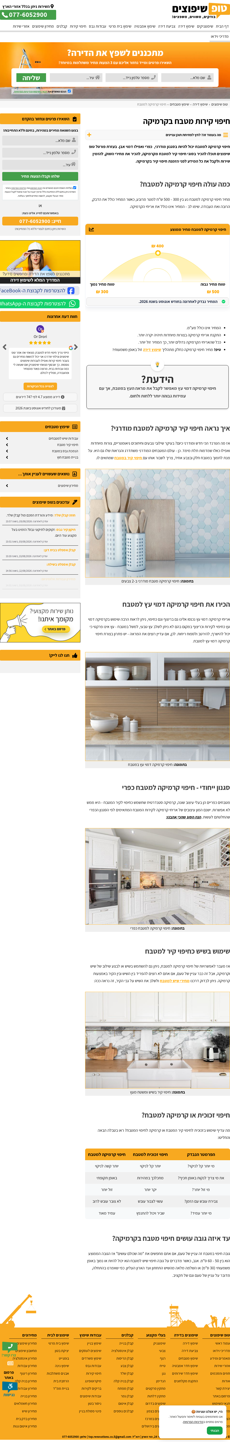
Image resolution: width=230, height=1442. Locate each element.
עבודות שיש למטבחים (63, 438)
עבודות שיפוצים (90, 1396)
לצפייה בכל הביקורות (40, 386)
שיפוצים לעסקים (90, 1350)
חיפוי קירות (78, 26)
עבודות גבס (97, 26)
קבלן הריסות (124, 1358)
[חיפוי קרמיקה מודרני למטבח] (157, 523)
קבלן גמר (127, 1396)
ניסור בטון (94, 1403)
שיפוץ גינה (62, 1365)
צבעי (162, 1350)
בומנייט (64, 1358)
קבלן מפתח (125, 1388)
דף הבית (222, 26)
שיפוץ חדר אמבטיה (185, 1365)
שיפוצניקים (205, 26)
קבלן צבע (127, 1365)
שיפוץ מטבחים (188, 1358)
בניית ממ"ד (61, 1388)
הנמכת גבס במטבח (65, 451)
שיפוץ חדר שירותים (185, 1373)
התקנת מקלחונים (186, 1381)
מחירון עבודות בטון (24, 1388)
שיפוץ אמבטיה (144, 26)
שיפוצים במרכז (155, 1418)
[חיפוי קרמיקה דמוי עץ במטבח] (157, 706)
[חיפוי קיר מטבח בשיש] (157, 1040)
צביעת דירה (166, 26)
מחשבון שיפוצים (26, 1350)
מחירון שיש (29, 1411)
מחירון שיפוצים (43, 26)
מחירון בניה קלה (26, 1381)
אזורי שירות (21, 26)
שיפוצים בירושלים (154, 1426)
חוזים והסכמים (220, 1373)
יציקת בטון (62, 1350)
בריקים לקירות (91, 1388)
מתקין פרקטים (156, 1388)
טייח (163, 1365)
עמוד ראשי (222, 1343)
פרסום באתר (221, 1396)
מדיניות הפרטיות (18, 188)
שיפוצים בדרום (156, 1403)
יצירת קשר (223, 1388)
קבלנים (62, 26)
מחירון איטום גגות (25, 1426)
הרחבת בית (61, 1381)
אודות (226, 1381)
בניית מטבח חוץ (67, 457)
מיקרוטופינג (93, 1381)
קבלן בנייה (126, 1343)
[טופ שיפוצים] (201, 10)
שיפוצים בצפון (156, 1411)
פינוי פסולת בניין (90, 1411)
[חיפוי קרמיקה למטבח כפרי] (157, 876)
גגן (164, 1373)
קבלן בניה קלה (123, 1381)
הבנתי (214, 1430)
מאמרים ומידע (220, 1358)
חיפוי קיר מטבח (67, 444)
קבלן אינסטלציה (122, 1350)
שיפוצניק (159, 1343)
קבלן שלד (126, 1373)
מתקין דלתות (156, 1396)
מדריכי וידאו (220, 36)
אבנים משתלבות (58, 1373)
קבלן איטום (125, 1403)
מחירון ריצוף (28, 1373)
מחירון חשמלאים (25, 1403)
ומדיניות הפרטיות (23, 91)
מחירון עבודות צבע (24, 1365)
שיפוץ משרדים (91, 1358)
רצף (163, 1358)
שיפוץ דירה (186, 26)
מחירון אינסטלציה (25, 1358)
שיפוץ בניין (94, 1343)
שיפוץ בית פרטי (120, 26)
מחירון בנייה (28, 1396)
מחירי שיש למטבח (175, 980)
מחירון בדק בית (26, 1418)
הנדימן (161, 1381)
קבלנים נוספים (123, 1411)
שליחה (31, 77)
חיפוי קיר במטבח (128, 457)
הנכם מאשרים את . (40, 91)
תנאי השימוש (40, 91)
